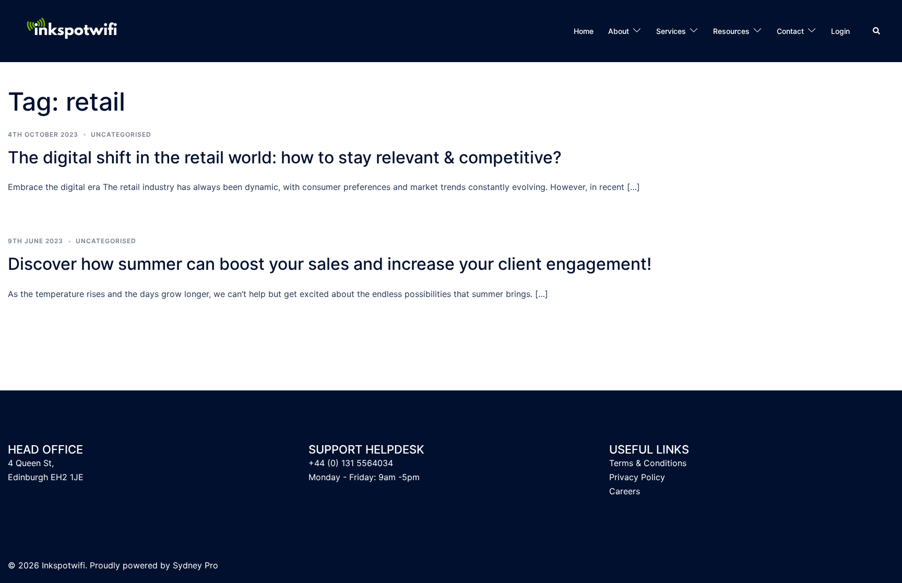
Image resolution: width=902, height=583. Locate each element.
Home (584, 31)
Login (840, 31)
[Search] (877, 31)
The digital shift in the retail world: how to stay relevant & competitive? (285, 157)
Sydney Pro (195, 565)
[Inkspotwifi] (75, 30)
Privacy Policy (637, 477)
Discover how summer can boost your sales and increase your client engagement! (329, 264)
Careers (624, 491)
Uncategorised (121, 134)
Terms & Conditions (647, 463)
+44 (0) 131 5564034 (350, 463)
